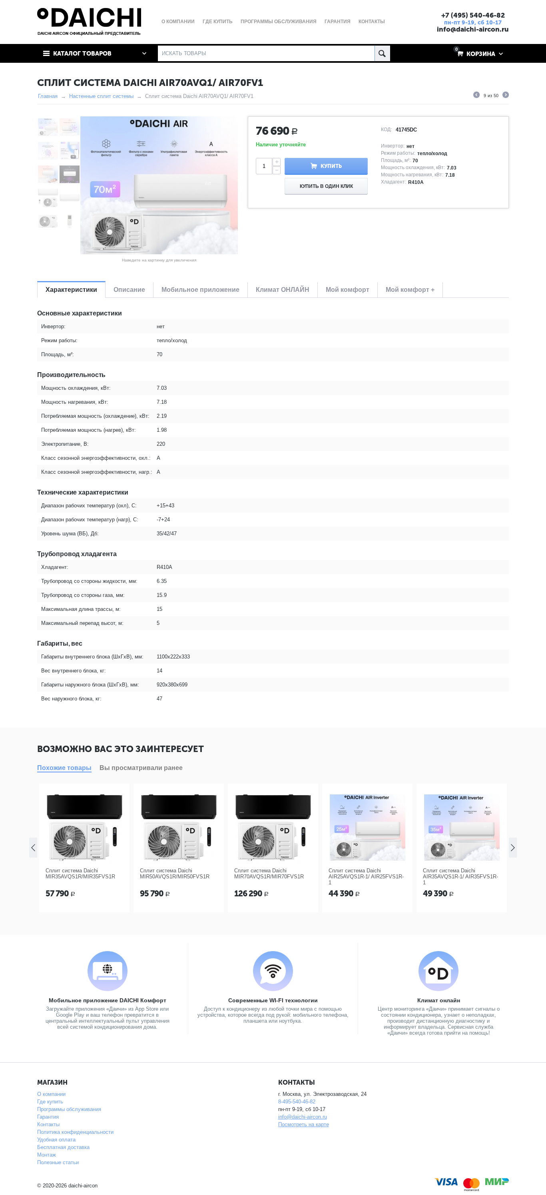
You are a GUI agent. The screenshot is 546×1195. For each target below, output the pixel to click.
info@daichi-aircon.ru (473, 29)
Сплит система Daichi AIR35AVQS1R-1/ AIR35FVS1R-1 (460, 877)
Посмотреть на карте (303, 1124)
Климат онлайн (438, 1000)
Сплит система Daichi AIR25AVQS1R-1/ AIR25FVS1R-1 (366, 877)
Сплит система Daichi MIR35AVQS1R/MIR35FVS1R (80, 874)
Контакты (48, 1124)
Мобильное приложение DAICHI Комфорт (107, 1000)
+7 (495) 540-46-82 (473, 15)
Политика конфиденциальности (75, 1132)
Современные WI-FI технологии (273, 1000)
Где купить (50, 1102)
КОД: (386, 129)
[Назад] (476, 96)
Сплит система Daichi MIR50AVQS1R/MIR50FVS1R (174, 874)
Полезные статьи (58, 1162)
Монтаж (46, 1155)
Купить (331, 166)
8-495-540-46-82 (296, 1102)
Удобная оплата (56, 1140)
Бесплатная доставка (63, 1147)
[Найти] (382, 53)
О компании (51, 1094)
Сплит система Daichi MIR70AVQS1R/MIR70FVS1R (269, 874)
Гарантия (48, 1117)
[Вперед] (505, 96)
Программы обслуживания (69, 1109)
